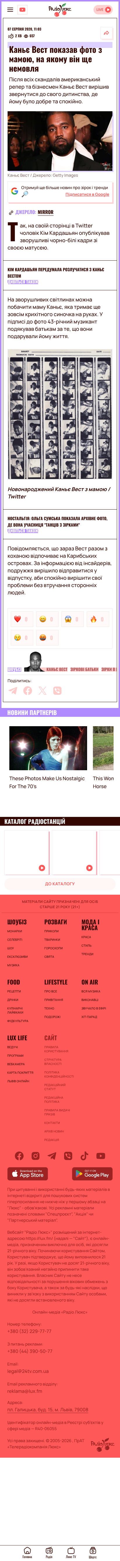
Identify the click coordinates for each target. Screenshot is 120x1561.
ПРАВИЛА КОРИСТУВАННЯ (56, 1049)
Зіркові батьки (84, 669)
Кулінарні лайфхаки (15, 1010)
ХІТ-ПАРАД (89, 1017)
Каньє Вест (57, 669)
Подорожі (52, 1017)
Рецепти (14, 991)
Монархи (14, 931)
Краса (86, 937)
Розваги (55, 922)
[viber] (57, 690)
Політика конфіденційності (59, 1074)
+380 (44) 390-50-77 (29, 1351)
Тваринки (52, 940)
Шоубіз (14, 669)
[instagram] (35, 1156)
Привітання (53, 1000)
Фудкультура (17, 1021)
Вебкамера (16, 1064)
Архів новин (54, 1131)
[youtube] (101, 1156)
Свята (49, 957)
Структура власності (52, 1062)
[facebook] (27, 690)
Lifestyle (55, 982)
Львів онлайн (18, 1081)
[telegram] (13, 690)
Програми (15, 1055)
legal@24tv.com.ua (28, 1371)
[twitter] (42, 690)
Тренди (87, 954)
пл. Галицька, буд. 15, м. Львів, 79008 (47, 1409)
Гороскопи (53, 948)
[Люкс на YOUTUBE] (22, 9)
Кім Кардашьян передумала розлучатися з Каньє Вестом (56, 273)
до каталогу (60, 884)
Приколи (51, 931)
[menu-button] (10, 9)
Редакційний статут (55, 1087)
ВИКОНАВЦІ (90, 1000)
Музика (13, 965)
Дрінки (12, 1000)
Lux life (17, 1038)
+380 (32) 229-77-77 (29, 1331)
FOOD (13, 982)
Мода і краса (90, 924)
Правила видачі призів (57, 1112)
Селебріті (14, 940)
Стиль (87, 945)
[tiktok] (84, 1156)
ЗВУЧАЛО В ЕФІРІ (94, 1008)
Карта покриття (20, 1073)
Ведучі (12, 1047)
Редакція (51, 1140)
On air (90, 982)
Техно (49, 1008)
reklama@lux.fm (24, 1391)
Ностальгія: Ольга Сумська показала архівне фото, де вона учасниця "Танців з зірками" (57, 521)
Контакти (52, 1123)
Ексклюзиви (17, 957)
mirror (46, 211)
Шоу (10, 948)
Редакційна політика (53, 1099)
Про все (50, 991)
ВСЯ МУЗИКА (91, 991)
